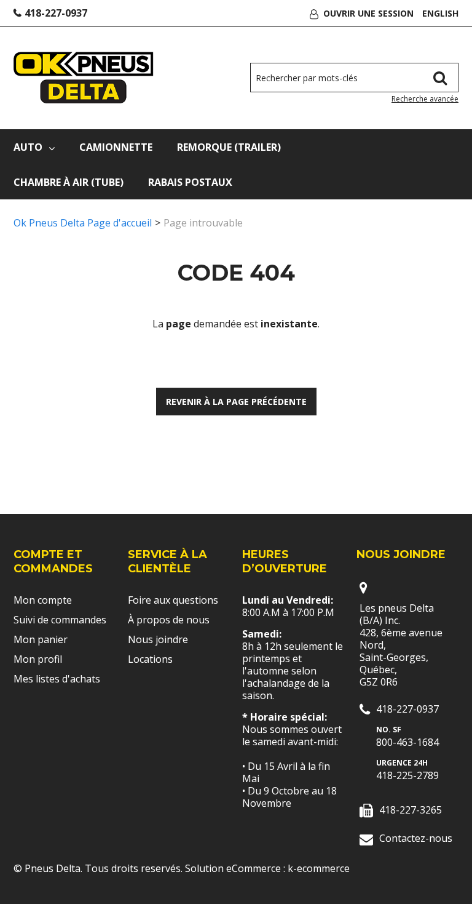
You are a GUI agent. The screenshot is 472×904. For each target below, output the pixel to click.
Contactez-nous (415, 838)
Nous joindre (158, 639)
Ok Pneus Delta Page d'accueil (83, 223)
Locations (150, 659)
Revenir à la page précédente (236, 401)
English (440, 13)
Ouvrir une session (368, 13)
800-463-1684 (407, 742)
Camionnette (115, 147)
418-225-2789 (407, 775)
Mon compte (43, 600)
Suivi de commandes (60, 619)
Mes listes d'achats (57, 679)
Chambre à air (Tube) (69, 182)
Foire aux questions (173, 600)
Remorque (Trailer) (229, 147)
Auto (28, 147)
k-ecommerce (319, 868)
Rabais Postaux (190, 182)
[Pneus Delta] (84, 77)
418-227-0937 (56, 13)
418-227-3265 (410, 810)
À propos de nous (169, 619)
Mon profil (38, 659)
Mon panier (41, 639)
